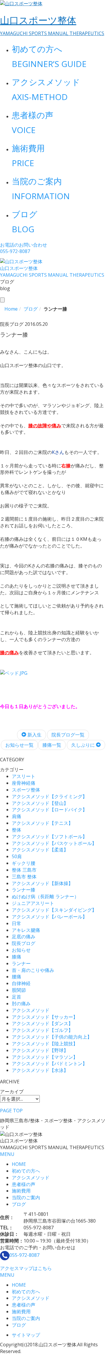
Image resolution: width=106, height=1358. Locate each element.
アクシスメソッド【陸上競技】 (45, 1043)
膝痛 (16, 956)
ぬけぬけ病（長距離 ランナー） (45, 896)
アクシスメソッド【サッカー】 (45, 1017)
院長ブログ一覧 (68, 735)
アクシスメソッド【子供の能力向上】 (52, 1037)
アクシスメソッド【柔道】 (40, 849)
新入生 (34, 735)
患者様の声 (23, 1184)
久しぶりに (83, 745)
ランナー (21, 963)
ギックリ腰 (23, 863)
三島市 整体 (24, 876)
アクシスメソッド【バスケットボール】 (54, 843)
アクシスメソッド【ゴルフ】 (42, 1030)
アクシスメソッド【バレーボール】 (49, 916)
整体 (16, 830)
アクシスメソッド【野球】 (40, 1050)
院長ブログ (23, 943)
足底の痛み (23, 936)
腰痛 (16, 976)
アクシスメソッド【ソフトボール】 (49, 836)
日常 (16, 923)
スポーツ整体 (26, 789)
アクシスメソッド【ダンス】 (42, 1023)
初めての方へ (26, 1171)
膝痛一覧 (51, 745)
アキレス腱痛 (26, 930)
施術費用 (21, 1190)
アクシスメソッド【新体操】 (42, 883)
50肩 (17, 856)
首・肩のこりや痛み (33, 970)
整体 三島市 (24, 870)
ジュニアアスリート (33, 903)
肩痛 (16, 816)
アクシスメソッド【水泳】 (40, 1070)
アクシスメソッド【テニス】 (42, 823)
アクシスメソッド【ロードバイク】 (49, 809)
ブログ (19, 1204)
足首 (16, 997)
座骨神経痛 (23, 783)
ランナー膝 (23, 890)
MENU (7, 1154)
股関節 (19, 990)
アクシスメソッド (30, 1010)
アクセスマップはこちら (26, 1268)
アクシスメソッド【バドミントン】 (49, 1063)
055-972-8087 (24, 1255)
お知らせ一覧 (19, 745)
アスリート (23, 776)
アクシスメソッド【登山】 (40, 803)
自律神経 (21, 983)
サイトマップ (26, 1335)
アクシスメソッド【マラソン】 (45, 1057)
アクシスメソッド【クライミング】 (49, 796)
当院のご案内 (26, 1197)
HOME (19, 1164)
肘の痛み (21, 1003)
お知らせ (21, 950)
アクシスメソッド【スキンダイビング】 (54, 910)
